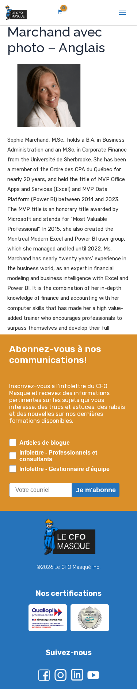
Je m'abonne (96, 490)
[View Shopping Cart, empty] (59, 12)
